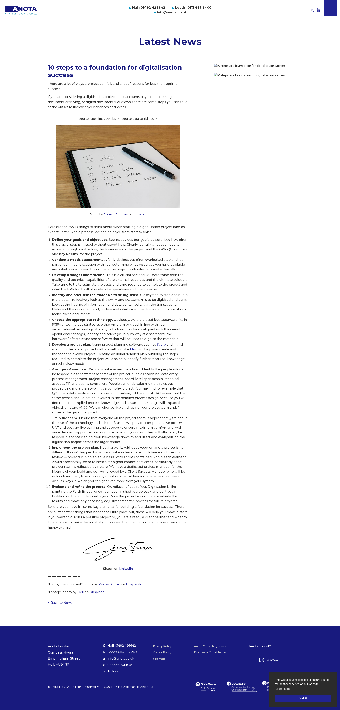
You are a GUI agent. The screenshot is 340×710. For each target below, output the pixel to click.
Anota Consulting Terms (210, 646)
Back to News (61, 603)
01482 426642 (125, 645)
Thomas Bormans (115, 214)
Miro (133, 349)
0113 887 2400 (128, 652)
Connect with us (120, 665)
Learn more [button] (282, 688)
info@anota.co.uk (172, 12)
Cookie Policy (162, 652)
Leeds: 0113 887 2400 (193, 8)
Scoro (161, 345)
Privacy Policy (162, 646)
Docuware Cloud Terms (210, 652)
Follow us (114, 671)
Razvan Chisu (109, 584)
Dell (80, 592)
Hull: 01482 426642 (148, 8)
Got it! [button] (303, 698)
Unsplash (139, 214)
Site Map (159, 658)
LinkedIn (126, 569)
